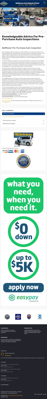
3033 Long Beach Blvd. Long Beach (9, 120)
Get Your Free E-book (9, 20)
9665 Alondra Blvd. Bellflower (9, 113)
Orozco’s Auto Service (6, 100)
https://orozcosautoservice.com (7, 366)
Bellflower (8, 101)
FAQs (35, 394)
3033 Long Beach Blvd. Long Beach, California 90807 (10, 369)
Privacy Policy (39, 394)
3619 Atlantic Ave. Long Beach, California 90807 (10, 364)
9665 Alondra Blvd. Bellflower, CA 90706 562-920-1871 (13, 116)
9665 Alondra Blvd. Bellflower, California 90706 (9, 378)
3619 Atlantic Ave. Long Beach (9, 123)
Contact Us (7, 12)
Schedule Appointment (9, 16)
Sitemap (44, 394)
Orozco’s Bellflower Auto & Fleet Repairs (15, 395)
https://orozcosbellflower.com (8, 98)
